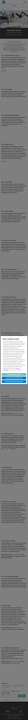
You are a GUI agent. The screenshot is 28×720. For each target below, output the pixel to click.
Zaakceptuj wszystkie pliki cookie (14, 381)
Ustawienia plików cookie (14, 374)
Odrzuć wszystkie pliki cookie (14, 378)
